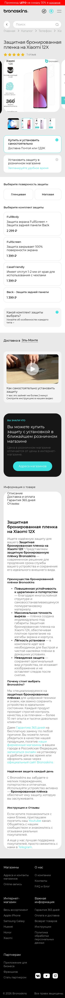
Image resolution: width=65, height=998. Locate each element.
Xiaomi (8, 938)
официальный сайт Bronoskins (30, 762)
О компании (43, 875)
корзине (54, 2)
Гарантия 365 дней (47, 910)
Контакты (41, 880)
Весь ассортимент (16, 910)
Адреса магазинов (33, 466)
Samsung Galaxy (14, 921)
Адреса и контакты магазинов (16, 877)
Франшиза (11, 971)
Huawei (8, 926)
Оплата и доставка (47, 915)
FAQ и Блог (42, 886)
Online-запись (13, 884)
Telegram (25, 847)
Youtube (35, 821)
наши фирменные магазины (27, 743)
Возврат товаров (46, 921)
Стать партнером (15, 977)
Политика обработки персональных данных (44, 938)
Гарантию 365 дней (30, 727)
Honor (8, 932)
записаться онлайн (21, 752)
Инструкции (43, 926)
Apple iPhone (12, 915)
